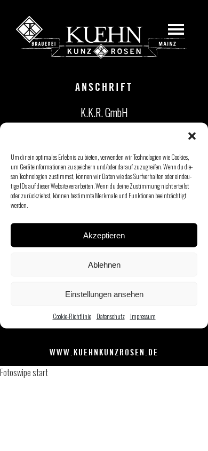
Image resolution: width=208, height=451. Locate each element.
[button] (192, 136)
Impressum (143, 316)
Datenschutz (111, 316)
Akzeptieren (104, 234)
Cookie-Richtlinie (72, 316)
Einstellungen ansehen (104, 293)
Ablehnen (104, 264)
